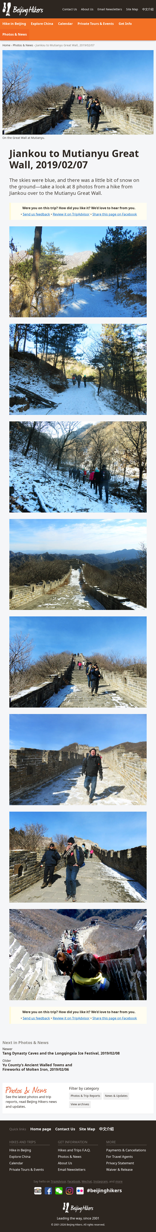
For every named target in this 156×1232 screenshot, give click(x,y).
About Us (65, 1163)
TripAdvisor (58, 1181)
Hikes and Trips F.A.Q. (74, 1150)
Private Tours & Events (26, 1169)
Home (6, 45)
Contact (69, 9)
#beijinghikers (104, 1190)
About (87, 9)
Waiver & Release (119, 1169)
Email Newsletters (110, 9)
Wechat (87, 1181)
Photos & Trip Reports (85, 1096)
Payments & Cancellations (126, 1150)
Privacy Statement (120, 1163)
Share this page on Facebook (114, 214)
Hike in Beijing (14, 23)
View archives (80, 1104)
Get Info (125, 23)
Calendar (65, 23)
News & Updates (116, 1096)
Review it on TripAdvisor (71, 214)
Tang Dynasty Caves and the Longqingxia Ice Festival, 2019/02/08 (61, 1053)
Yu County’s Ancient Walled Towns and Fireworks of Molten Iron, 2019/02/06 (37, 1067)
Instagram (100, 1181)
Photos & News (14, 34)
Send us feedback (36, 214)
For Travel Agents (119, 1156)
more (118, 1181)
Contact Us (65, 1129)
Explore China (42, 23)
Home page (40, 1129)
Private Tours (96, 23)
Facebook (73, 1181)
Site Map (132, 9)
